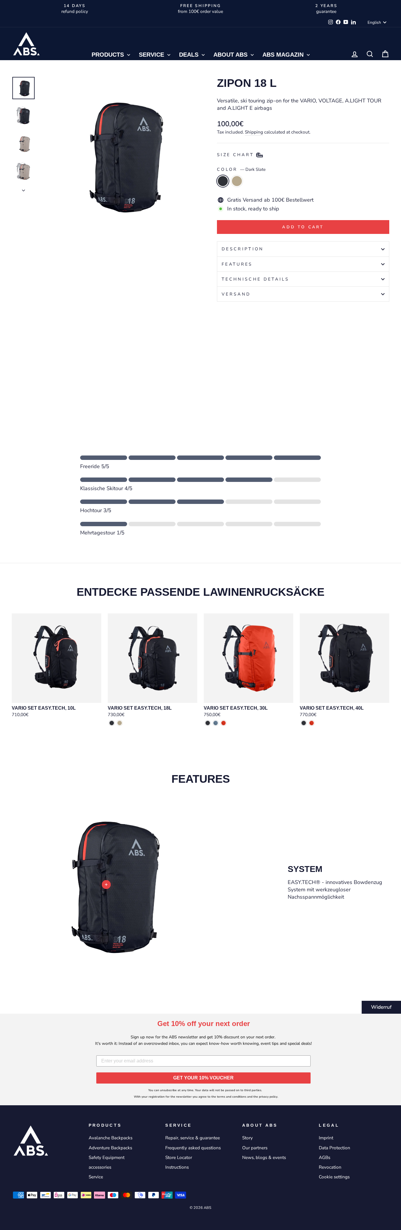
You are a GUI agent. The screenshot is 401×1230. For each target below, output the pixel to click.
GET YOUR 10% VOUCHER (203, 1077)
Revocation (330, 1167)
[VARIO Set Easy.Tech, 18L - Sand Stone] (119, 723)
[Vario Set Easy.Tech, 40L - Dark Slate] (303, 723)
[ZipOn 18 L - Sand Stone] (229, 386)
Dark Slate (223, 181)
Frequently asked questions (193, 1148)
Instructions (177, 1167)
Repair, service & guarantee (192, 1138)
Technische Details (255, 279)
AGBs (324, 1157)
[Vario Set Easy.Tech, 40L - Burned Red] (311, 723)
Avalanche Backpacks (110, 1138)
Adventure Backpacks (110, 1148)
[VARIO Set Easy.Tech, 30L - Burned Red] (223, 723)
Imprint (326, 1138)
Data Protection (334, 1148)
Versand (236, 294)
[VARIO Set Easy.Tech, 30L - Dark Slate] (207, 723)
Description (243, 249)
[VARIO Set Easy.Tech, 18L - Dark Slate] (111, 723)
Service (152, 54)
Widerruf (381, 1007)
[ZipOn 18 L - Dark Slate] (221, 386)
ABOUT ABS (231, 54)
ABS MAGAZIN (283, 54)
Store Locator (178, 1157)
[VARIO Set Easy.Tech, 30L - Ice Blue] (215, 723)
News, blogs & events (264, 1157)
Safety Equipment (106, 1157)
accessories (100, 1167)
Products (109, 54)
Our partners (254, 1148)
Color (241, 169)
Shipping (254, 132)
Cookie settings (334, 1177)
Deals (189, 54)
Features (237, 264)
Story (247, 1138)
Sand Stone (237, 181)
